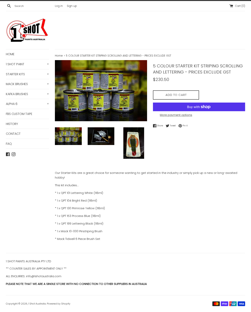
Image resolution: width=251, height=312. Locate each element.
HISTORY (12, 124)
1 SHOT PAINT (27, 64)
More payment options (176, 115)
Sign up (72, 6)
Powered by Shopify (58, 303)
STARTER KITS (27, 74)
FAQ (9, 143)
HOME (10, 54)
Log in (59, 6)
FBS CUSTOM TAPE (19, 114)
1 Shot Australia (37, 303)
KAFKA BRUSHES (27, 94)
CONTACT (13, 133)
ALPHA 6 (27, 104)
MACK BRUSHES (27, 84)
